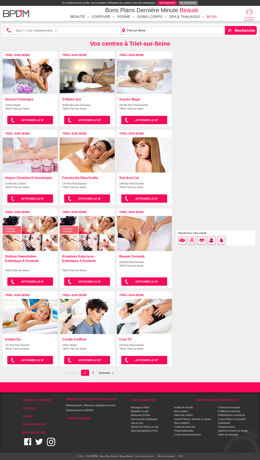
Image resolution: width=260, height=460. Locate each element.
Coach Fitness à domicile (232, 419)
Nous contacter (34, 424)
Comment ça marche (37, 400)
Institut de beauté (183, 407)
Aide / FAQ (29, 408)
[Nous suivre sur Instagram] (51, 444)
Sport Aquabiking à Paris (144, 430)
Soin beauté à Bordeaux (144, 419)
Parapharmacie (226, 427)
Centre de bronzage (229, 407)
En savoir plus (188, 2)
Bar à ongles (181, 411)
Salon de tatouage (228, 434)
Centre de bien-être (185, 427)
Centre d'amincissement (187, 434)
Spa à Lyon (137, 423)
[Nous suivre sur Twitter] (39, 444)
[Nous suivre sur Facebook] (28, 444)
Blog (212, 17)
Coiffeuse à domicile (229, 411)
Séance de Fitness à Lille (145, 427)
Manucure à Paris (140, 415)
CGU (181, 456)
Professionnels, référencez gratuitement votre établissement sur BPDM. (91, 405)
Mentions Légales (166, 456)
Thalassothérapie (183, 430)
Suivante (104, 372)
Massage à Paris (140, 407)
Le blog (28, 416)
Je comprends (167, 2)
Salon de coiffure (183, 415)
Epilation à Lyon (140, 411)
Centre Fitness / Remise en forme (192, 419)
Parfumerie (224, 423)
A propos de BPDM (78, 418)
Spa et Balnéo (182, 423)
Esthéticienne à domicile (231, 415)
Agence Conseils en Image (233, 430)
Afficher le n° (32, 120)
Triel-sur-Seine (17, 55)
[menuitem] (78, 17)
